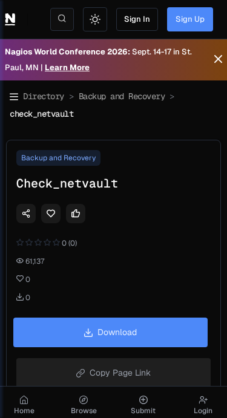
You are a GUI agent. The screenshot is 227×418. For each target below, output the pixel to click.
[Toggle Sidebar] (14, 97)
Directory (43, 96)
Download (117, 332)
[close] (218, 60)
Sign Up (190, 19)
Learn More (67, 67)
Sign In (137, 19)
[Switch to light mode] (95, 19)
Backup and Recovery (122, 96)
